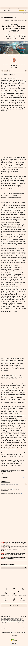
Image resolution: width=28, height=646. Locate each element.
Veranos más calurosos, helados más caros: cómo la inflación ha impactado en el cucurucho (13, 554)
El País (25, 13)
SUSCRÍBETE (21, 10)
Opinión (3, 484)
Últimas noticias (5, 540)
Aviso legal (8, 632)
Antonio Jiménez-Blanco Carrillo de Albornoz (14, 64)
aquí (21, 493)
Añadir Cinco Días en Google (9, 74)
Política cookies (13, 632)
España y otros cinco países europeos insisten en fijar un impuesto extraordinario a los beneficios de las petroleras (13, 544)
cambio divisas (14, 595)
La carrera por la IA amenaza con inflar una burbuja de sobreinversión (13, 558)
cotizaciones (5, 600)
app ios (14, 600)
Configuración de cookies (20, 632)
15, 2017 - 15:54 (14, 67)
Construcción (21, 20)
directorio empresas (22, 595)
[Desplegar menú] (2, 10)
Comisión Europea (9, 484)
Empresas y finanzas (9, 17)
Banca (3, 20)
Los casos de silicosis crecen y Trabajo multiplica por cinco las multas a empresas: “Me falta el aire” (13, 549)
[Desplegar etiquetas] (26, 484)
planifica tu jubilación (5, 595)
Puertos (16, 484)
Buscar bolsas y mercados (7, 564)
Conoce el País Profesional (14, 605)
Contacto (4, 632)
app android (22, 600)
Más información (4, 490)
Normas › (25, 477)
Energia (15, 20)
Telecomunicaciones (9, 20)
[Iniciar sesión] (26, 10)
